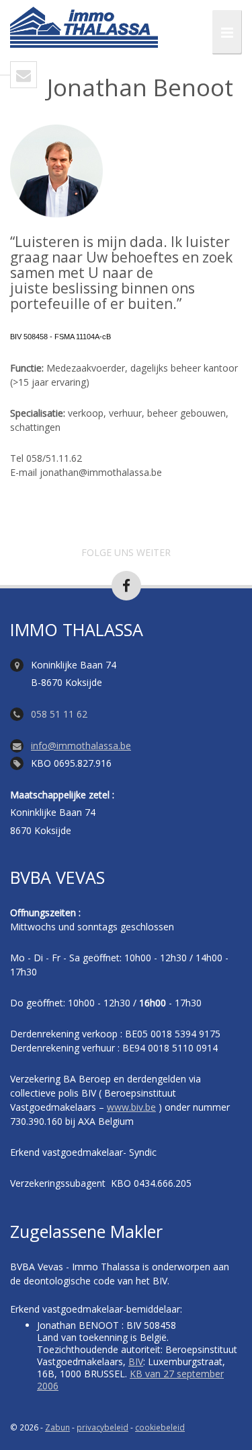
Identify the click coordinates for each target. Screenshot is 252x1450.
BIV (135, 1361)
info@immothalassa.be (81, 745)
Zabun (57, 1427)
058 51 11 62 (59, 713)
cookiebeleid (160, 1427)
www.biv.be (131, 1107)
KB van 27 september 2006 (130, 1379)
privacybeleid (102, 1427)
